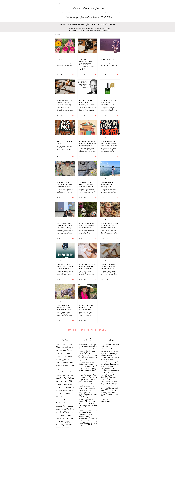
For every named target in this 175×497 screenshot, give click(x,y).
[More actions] (73, 56)
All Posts (57, 34)
